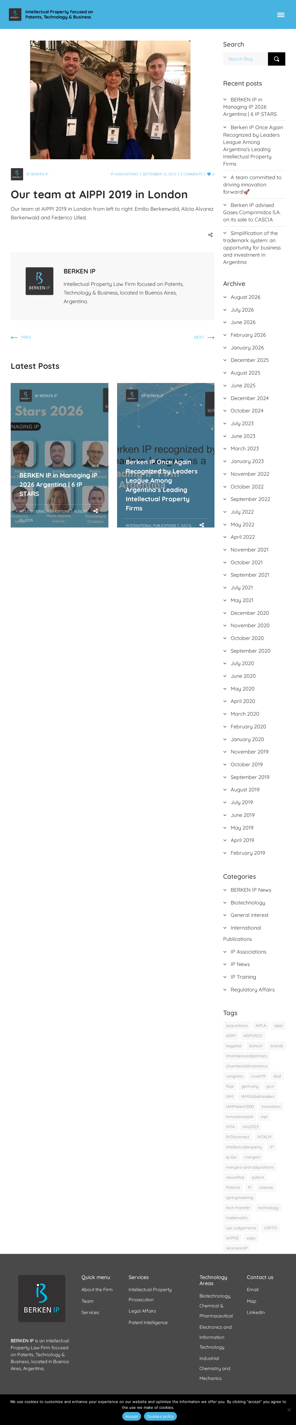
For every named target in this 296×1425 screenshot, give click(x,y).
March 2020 (245, 713)
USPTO (270, 1227)
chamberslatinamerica (246, 1066)
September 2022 (250, 499)
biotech (256, 1045)
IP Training (243, 977)
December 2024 (250, 398)
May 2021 (242, 600)
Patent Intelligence (148, 1322)
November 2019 (250, 751)
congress (234, 1076)
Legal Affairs (142, 1311)
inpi (264, 1116)
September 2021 (250, 574)
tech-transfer (238, 1207)
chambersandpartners (246, 1055)
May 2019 (242, 827)
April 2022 (243, 537)
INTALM (264, 1136)
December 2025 (250, 360)
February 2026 (248, 335)
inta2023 (250, 1126)
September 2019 (250, 777)
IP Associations (124, 174)
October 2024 (247, 410)
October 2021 (247, 562)
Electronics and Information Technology (215, 1337)
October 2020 (247, 638)
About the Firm (97, 1289)
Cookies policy (160, 1416)
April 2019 (242, 840)
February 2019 (248, 853)
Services (90, 1312)
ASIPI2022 (252, 1035)
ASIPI (231, 1035)
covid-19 (258, 1076)
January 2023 (247, 461)
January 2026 (247, 347)
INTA (230, 1126)
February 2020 (248, 726)
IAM (229, 1096)
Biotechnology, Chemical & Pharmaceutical (216, 1306)
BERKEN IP (39, 174)
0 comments (192, 174)
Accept (131, 1416)
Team (88, 1301)
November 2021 (250, 549)
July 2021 (242, 587)
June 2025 (243, 385)
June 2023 (243, 436)
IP (271, 1147)
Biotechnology (248, 902)
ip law (231, 1157)
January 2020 (247, 739)
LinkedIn (256, 1312)
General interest (250, 915)
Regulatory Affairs (253, 989)
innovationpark (239, 1116)
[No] (289, 1410)
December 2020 (250, 613)
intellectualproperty (244, 1147)
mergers (252, 1157)
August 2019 (245, 789)
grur (270, 1086)
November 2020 (250, 625)
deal (277, 1076)
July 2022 (242, 511)
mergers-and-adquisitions (250, 1167)
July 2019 (242, 802)
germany (249, 1086)
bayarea (233, 1045)
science (266, 1187)
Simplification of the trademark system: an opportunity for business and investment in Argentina (252, 248)
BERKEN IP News (251, 890)
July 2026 (242, 309)
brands (277, 1045)
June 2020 (243, 676)
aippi (278, 1025)
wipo (251, 1238)
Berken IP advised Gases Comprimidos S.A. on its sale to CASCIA (252, 212)
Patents (233, 1187)
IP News (240, 964)
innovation (271, 1106)
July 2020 (242, 663)
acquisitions (237, 1025)
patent (258, 1177)
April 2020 (243, 701)
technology (268, 1207)
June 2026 (243, 322)
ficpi (230, 1086)
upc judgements (241, 1227)
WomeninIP (236, 1248)
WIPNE (232, 1238)
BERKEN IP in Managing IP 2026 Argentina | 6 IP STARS (58, 422)
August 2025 (245, 372)
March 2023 (245, 448)
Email (253, 1289)
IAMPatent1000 (240, 1106)
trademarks (236, 1217)
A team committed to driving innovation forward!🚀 (252, 184)
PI (249, 1187)
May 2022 (242, 524)
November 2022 (250, 474)
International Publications (44, 512)
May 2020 (243, 688)
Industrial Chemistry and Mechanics (214, 1368)
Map (251, 1301)
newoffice (235, 1177)
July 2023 (242, 423)
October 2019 (247, 764)
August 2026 (245, 297)
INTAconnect (237, 1136)
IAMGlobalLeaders (258, 1096)
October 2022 (247, 486)
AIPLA (261, 1025)
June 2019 (243, 815)
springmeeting (239, 1197)
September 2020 (251, 650)
